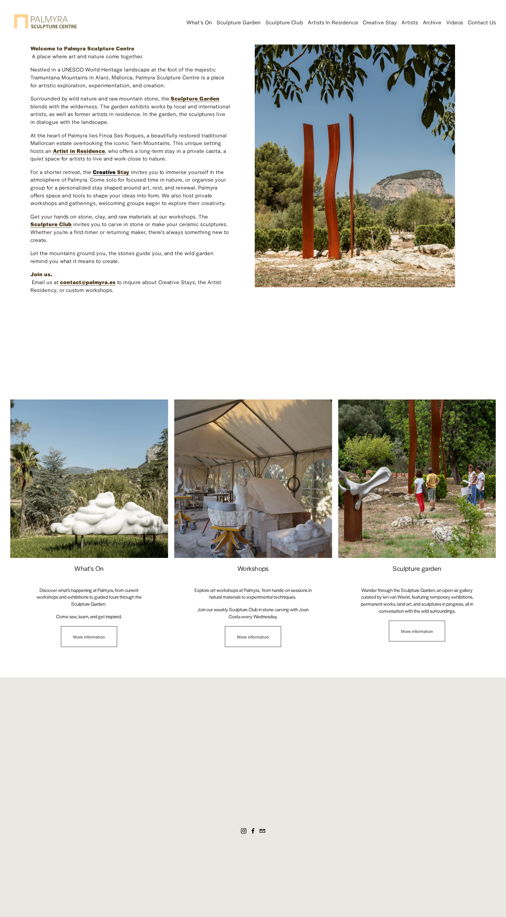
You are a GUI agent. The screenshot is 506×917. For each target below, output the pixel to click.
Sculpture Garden (239, 22)
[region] (253, 523)
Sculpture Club (284, 22)
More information (89, 637)
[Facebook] (253, 831)
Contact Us (482, 22)
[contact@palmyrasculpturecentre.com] (262, 831)
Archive (432, 22)
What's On (199, 22)
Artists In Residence (333, 22)
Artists (409, 22)
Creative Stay (380, 22)
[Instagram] (244, 831)
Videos (455, 22)
